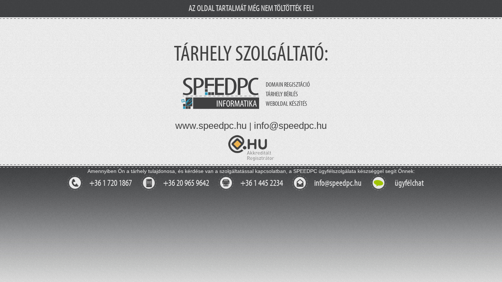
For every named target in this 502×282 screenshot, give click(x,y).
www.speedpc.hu (211, 125)
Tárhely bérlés (282, 94)
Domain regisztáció (288, 84)
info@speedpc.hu (290, 125)
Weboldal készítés (286, 104)
